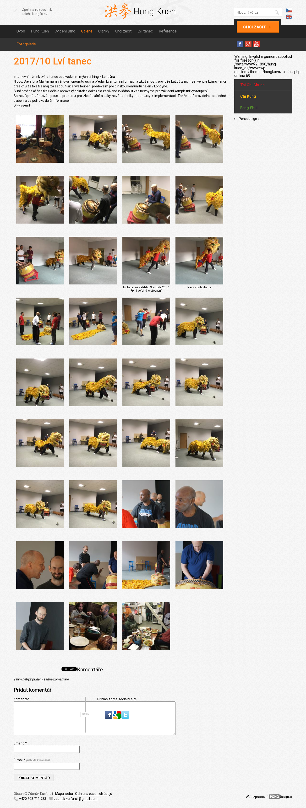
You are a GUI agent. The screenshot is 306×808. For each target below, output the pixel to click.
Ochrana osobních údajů (93, 794)
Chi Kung (248, 96)
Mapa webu (64, 794)
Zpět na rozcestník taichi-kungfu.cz (37, 11)
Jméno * (20, 743)
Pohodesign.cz (250, 119)
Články (103, 31)
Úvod (20, 31)
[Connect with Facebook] (109, 717)
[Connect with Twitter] (125, 717)
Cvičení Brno (65, 31)
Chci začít (254, 27)
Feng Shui (248, 108)
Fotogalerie (26, 44)
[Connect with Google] (117, 717)
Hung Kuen (40, 31)
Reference (168, 31)
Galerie (87, 31)
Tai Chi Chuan (252, 85)
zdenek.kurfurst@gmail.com (76, 799)
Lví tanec (145, 31)
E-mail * (32, 760)
